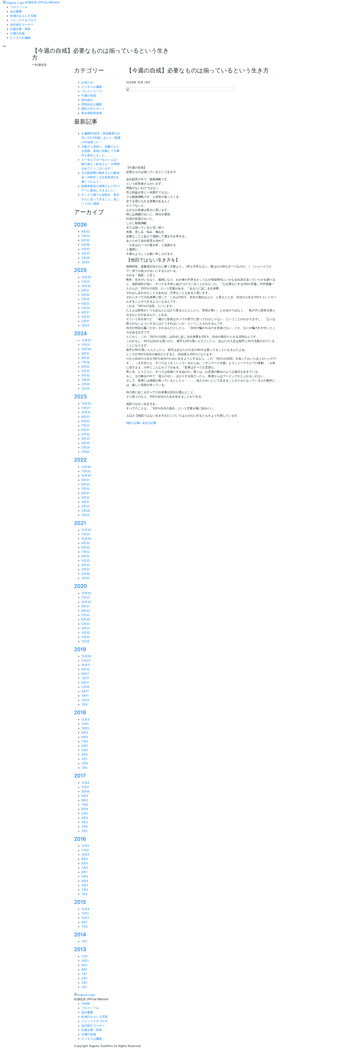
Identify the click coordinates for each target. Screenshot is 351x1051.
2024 (80, 333)
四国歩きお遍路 (91, 104)
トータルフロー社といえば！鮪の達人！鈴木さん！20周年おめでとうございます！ (100, 164)
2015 (80, 902)
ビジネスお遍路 (91, 86)
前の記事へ (135, 423)
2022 (80, 460)
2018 (80, 712)
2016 (80, 839)
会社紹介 (87, 100)
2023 (80, 396)
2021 (80, 523)
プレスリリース (91, 91)
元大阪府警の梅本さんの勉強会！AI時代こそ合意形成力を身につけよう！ (100, 177)
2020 (80, 586)
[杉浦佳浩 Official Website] (84, 994)
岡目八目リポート (93, 108)
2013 (80, 949)
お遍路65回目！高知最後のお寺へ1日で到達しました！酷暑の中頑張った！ (101, 137)
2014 (80, 934)
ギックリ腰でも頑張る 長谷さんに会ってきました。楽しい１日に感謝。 (100, 199)
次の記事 (150, 423)
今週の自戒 (88, 95)
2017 (80, 776)
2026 (80, 225)
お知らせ (87, 82)
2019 (80, 649)
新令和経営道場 (91, 113)
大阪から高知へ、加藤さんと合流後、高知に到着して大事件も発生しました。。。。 (100, 151)
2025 (80, 270)
